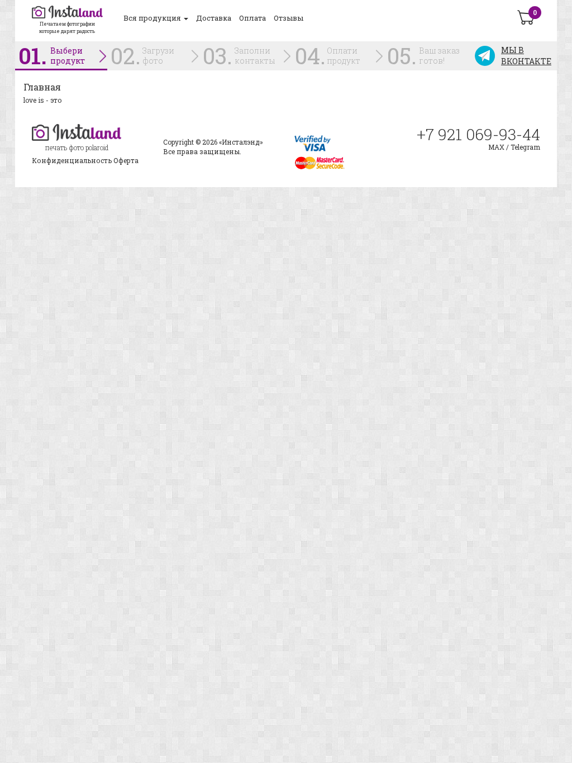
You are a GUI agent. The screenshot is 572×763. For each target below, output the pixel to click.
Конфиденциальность (72, 160)
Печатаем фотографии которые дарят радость (67, 27)
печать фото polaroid (76, 147)
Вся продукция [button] (153, 18)
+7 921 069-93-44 (478, 134)
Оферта (126, 160)
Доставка (213, 18)
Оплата (252, 18)
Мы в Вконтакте (526, 55)
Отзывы (288, 18)
